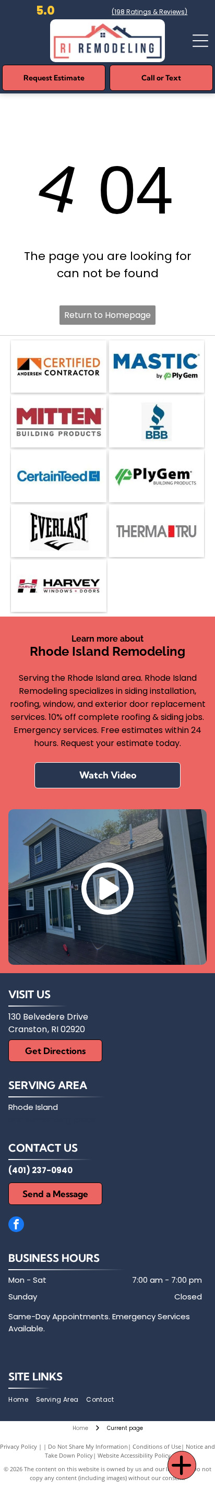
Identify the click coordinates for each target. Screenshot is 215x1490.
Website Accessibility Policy (134, 1455)
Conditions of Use (157, 1446)
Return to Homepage (107, 315)
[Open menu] (200, 41)
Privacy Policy (18, 1446)
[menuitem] (21, 1400)
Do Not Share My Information (88, 1446)
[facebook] (16, 1225)
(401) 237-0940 (40, 1170)
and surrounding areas (51, 1119)
